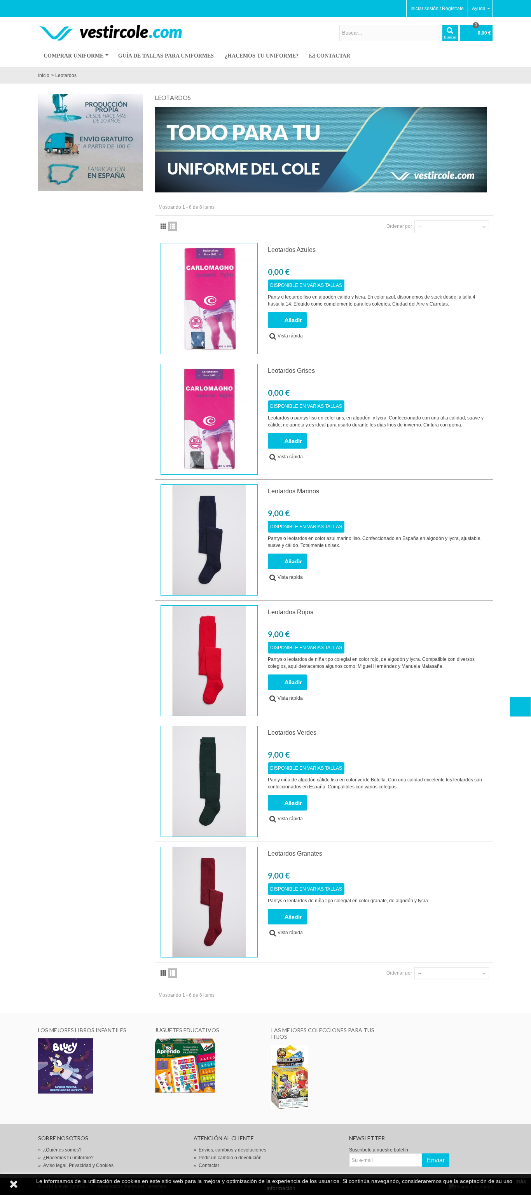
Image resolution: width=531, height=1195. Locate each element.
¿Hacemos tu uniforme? (262, 56)
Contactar (333, 56)
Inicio (43, 75)
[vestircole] (110, 32)
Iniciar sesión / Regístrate (437, 8)
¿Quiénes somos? (60, 1150)
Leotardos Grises (291, 370)
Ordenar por (399, 226)
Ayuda (479, 8)
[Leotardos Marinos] (209, 540)
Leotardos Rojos (290, 612)
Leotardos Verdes (292, 732)
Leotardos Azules (292, 249)
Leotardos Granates (295, 853)
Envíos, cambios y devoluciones (230, 1150)
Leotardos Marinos (293, 491)
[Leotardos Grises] (209, 419)
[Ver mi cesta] (520, 706)
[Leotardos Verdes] (209, 781)
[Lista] (172, 226)
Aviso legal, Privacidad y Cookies (76, 1165)
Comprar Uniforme (73, 56)
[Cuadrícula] (163, 226)
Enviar (436, 1160)
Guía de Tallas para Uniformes (166, 56)
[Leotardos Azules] (209, 298)
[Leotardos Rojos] (209, 660)
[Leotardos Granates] (209, 902)
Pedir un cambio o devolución (228, 1157)
